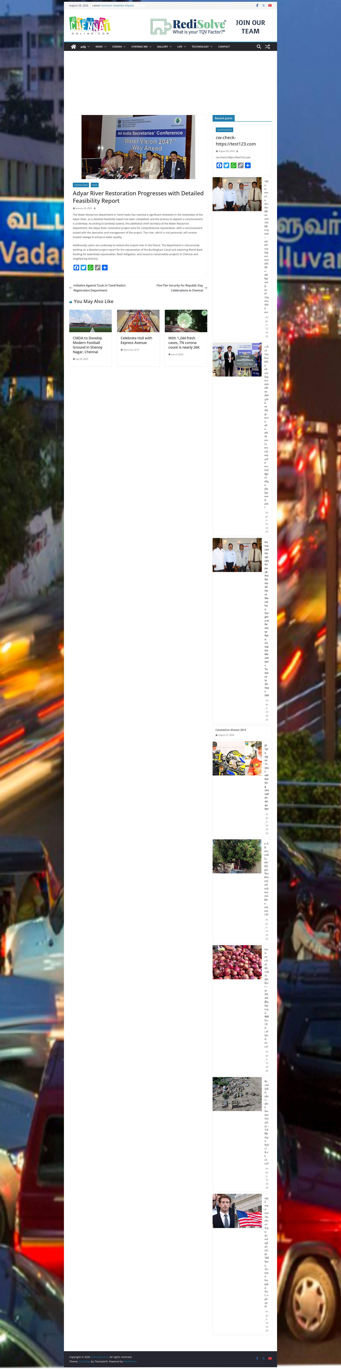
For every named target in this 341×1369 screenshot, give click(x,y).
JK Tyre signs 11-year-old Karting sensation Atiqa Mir (267, 777)
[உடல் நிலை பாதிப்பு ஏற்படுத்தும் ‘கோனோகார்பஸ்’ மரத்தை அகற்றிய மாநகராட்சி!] (237, 891)
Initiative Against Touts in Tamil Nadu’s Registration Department (100, 287)
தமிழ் (83, 46)
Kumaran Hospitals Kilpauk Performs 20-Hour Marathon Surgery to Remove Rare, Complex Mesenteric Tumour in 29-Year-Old (267, 618)
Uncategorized (224, 130)
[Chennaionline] (73, 46)
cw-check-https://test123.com (236, 140)
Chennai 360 (139, 46)
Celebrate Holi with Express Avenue (136, 340)
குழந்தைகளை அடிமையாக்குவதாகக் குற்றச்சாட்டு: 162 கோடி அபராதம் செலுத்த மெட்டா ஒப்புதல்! (267, 1252)
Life (179, 46)
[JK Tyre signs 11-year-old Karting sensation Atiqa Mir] (237, 789)
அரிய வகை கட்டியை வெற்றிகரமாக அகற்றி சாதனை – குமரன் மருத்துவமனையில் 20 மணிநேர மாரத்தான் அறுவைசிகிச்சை (266, 246)
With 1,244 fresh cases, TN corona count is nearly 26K (184, 343)
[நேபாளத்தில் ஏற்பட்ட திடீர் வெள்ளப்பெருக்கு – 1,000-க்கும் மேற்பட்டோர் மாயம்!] (237, 1134)
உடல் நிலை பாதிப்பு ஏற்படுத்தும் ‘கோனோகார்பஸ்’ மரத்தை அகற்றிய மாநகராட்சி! (266, 879)
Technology (200, 46)
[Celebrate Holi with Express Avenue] (138, 312)
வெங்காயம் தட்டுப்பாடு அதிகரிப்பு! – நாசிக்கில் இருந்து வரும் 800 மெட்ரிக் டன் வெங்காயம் (267, 997)
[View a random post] (267, 46)
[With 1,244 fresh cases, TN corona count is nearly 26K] (186, 312)
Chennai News (81, 185)
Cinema (117, 46)
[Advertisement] (170, 88)
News (99, 46)
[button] (88, 46)
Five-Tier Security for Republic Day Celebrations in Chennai (180, 287)
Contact (224, 46)
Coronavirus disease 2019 (230, 729)
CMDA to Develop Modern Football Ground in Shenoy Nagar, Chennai (87, 345)
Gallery (162, 46)
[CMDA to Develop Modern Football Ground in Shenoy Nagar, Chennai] (90, 312)
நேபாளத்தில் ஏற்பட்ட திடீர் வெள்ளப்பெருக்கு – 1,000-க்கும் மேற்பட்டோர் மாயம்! (267, 1122)
